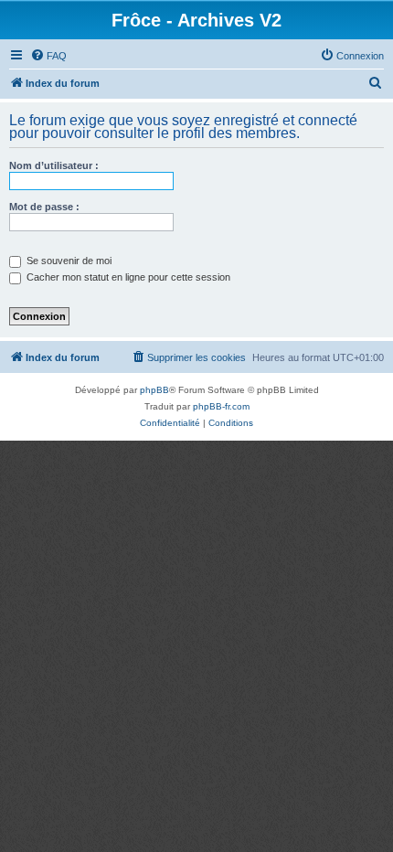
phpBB (154, 390)
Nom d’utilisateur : (54, 165)
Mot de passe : (44, 206)
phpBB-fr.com (221, 406)
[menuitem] (48, 56)
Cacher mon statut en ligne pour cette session (127, 277)
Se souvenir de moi (68, 260)
